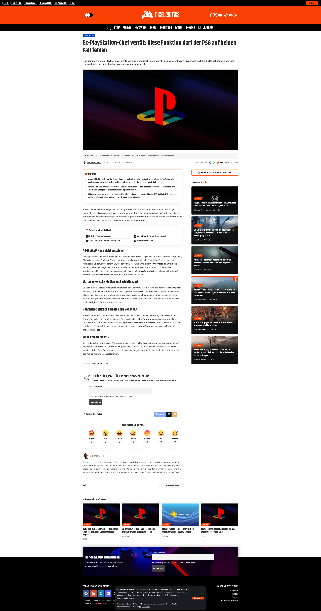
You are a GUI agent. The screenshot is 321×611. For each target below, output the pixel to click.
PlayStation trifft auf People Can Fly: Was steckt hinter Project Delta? (218, 531)
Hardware (89, 35)
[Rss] (235, 15)
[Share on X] (210, 163)
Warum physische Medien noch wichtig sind (104, 240)
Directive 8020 (45, 3)
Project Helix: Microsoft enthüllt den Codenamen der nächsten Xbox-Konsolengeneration (215, 204)
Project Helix (16, 3)
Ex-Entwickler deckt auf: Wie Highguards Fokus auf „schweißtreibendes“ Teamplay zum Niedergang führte (214, 233)
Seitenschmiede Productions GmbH (105, 603)
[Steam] (225, 15)
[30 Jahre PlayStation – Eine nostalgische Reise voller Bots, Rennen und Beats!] (140, 514)
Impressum (144, 607)
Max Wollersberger (201, 300)
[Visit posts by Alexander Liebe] (84, 162)
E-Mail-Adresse (95, 386)
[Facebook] (211, 15)
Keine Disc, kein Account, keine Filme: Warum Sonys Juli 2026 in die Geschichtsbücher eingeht (100, 532)
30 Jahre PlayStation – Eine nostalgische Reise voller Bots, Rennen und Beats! (138, 531)
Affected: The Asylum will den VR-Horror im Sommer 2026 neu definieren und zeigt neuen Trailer (213, 263)
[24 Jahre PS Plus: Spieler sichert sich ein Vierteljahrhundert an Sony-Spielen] (180, 514)
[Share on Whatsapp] (213, 163)
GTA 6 (6, 3)
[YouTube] (220, 15)
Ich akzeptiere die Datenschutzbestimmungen (112, 396)
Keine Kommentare (123, 162)
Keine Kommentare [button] (172, 485)
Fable (72, 3)
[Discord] (230, 15)
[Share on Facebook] (206, 163)
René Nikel (198, 240)
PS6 (106, 363)
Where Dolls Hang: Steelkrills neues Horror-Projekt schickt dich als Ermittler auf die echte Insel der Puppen (214, 352)
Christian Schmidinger (202, 210)
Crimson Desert (30, 3)
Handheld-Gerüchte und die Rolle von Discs (152, 236)
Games (198, 198)
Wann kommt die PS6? (145, 240)
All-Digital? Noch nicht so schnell (100, 236)
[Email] (174, 414)
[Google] (93, 593)
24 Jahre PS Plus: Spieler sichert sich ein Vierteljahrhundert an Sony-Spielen (178, 531)
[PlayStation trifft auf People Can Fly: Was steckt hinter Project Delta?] (219, 514)
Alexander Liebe (94, 162)
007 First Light (60, 3)
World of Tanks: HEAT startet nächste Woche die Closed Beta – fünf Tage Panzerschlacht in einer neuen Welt (214, 292)
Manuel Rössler (200, 360)
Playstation (97, 363)
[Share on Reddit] (217, 163)
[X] (215, 15)
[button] (198, 598)
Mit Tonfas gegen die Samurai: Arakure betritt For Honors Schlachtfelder (214, 324)
